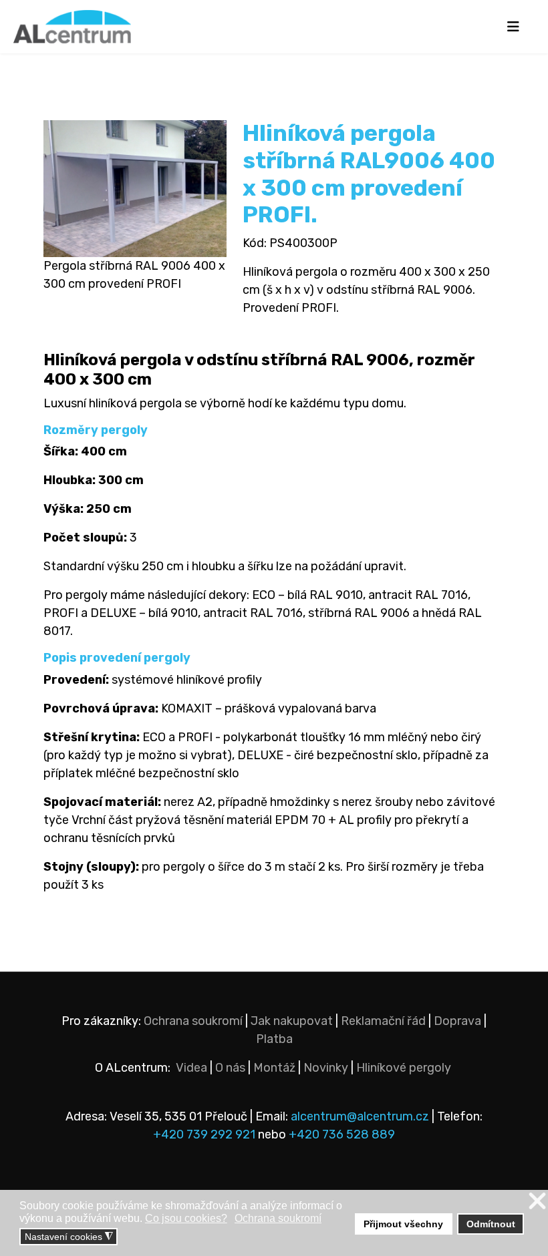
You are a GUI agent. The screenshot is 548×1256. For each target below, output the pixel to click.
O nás (230, 1067)
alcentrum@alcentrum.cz (361, 1116)
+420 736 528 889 (342, 1134)
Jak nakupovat (292, 1021)
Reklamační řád (383, 1021)
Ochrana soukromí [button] (278, 1218)
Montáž (274, 1067)
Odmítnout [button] (490, 1224)
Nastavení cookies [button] (69, 1237)
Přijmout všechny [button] (403, 1224)
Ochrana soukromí (193, 1021)
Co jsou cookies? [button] (186, 1218)
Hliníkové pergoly (403, 1067)
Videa (191, 1067)
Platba (274, 1039)
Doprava (457, 1021)
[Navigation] (513, 26)
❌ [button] (537, 1201)
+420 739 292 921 (204, 1134)
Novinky (325, 1067)
